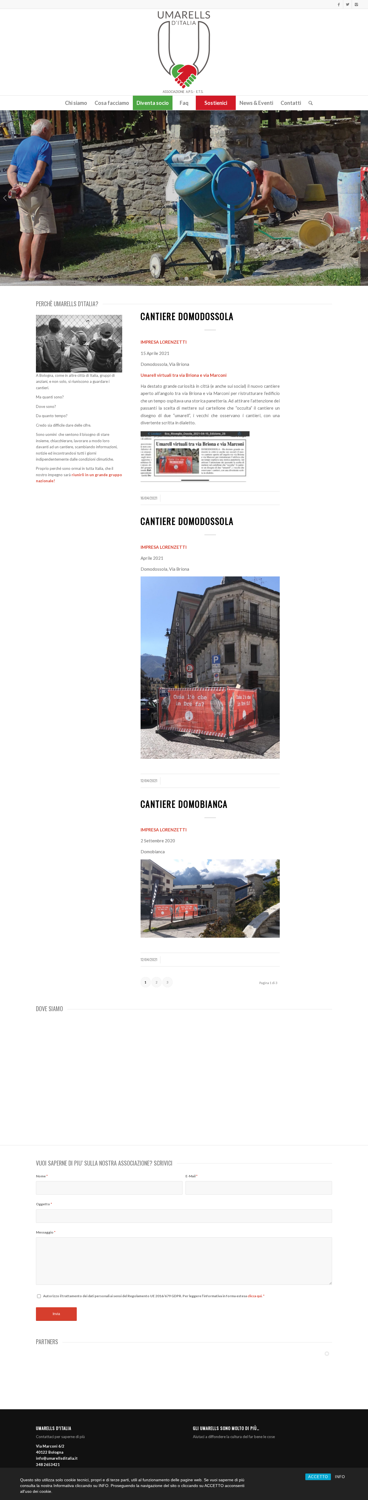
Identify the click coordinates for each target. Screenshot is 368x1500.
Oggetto (44, 1204)
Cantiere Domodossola (187, 316)
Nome (42, 1176)
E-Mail (191, 1176)
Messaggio (45, 1232)
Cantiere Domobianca (184, 803)
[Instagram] (356, 4)
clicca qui (255, 1296)
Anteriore (5, 198)
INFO (340, 1477)
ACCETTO (318, 1477)
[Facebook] (339, 4)
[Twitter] (347, 4)
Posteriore (363, 198)
